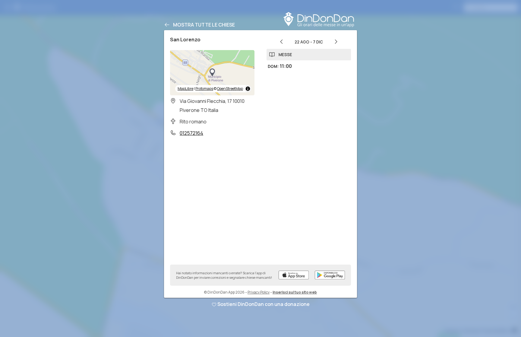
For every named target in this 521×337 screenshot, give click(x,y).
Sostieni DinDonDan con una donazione (263, 304)
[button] (212, 72)
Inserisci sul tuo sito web (295, 292)
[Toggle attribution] (247, 88)
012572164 (191, 133)
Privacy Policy (259, 292)
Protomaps (204, 88)
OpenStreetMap (230, 88)
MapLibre (185, 88)
